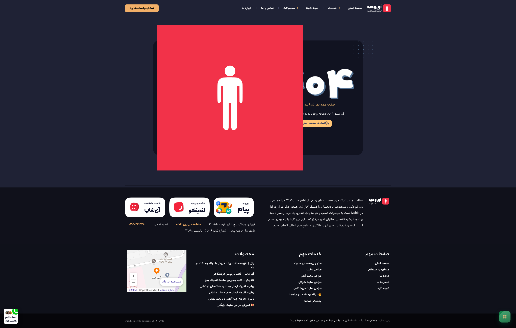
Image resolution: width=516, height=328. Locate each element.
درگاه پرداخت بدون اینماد (303, 295)
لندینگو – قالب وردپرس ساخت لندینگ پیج (229, 280)
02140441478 (137, 224)
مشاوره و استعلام (378, 270)
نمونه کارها (312, 8)
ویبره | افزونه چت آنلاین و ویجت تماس (231, 299)
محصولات (289, 8)
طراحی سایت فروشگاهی (307, 288)
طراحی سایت (314, 270)
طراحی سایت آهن (311, 276)
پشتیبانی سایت (312, 301)
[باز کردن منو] (505, 317)
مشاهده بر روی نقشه (188, 224)
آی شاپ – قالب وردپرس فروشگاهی (233, 274)
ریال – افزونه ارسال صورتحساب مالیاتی (231, 293)
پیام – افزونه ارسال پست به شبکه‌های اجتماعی (227, 286)
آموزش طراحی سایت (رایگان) (234, 305)
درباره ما (246, 8)
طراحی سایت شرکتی (310, 282)
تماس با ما (267, 8)
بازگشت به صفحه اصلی (316, 123)
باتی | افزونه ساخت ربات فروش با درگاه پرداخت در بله (225, 265)
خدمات (332, 8)
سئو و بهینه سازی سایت (307, 263)
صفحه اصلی (355, 8)
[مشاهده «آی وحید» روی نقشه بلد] (156, 271)
